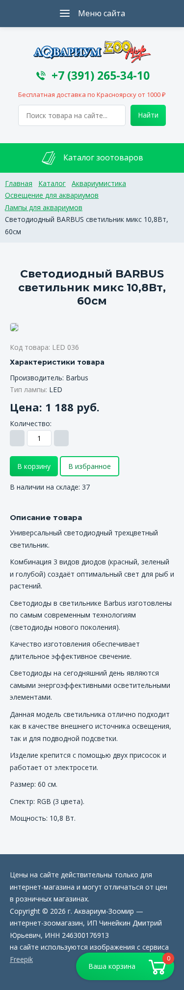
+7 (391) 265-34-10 (101, 75)
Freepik (21, 959)
